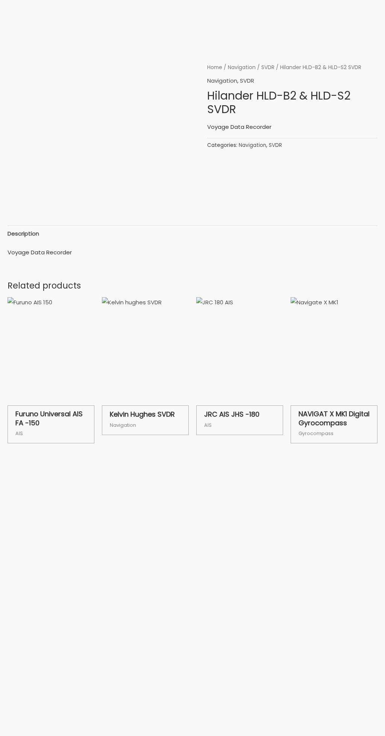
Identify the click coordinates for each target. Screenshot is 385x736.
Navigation (242, 67)
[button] (346, 29)
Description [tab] (23, 233)
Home (214, 67)
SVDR (267, 67)
